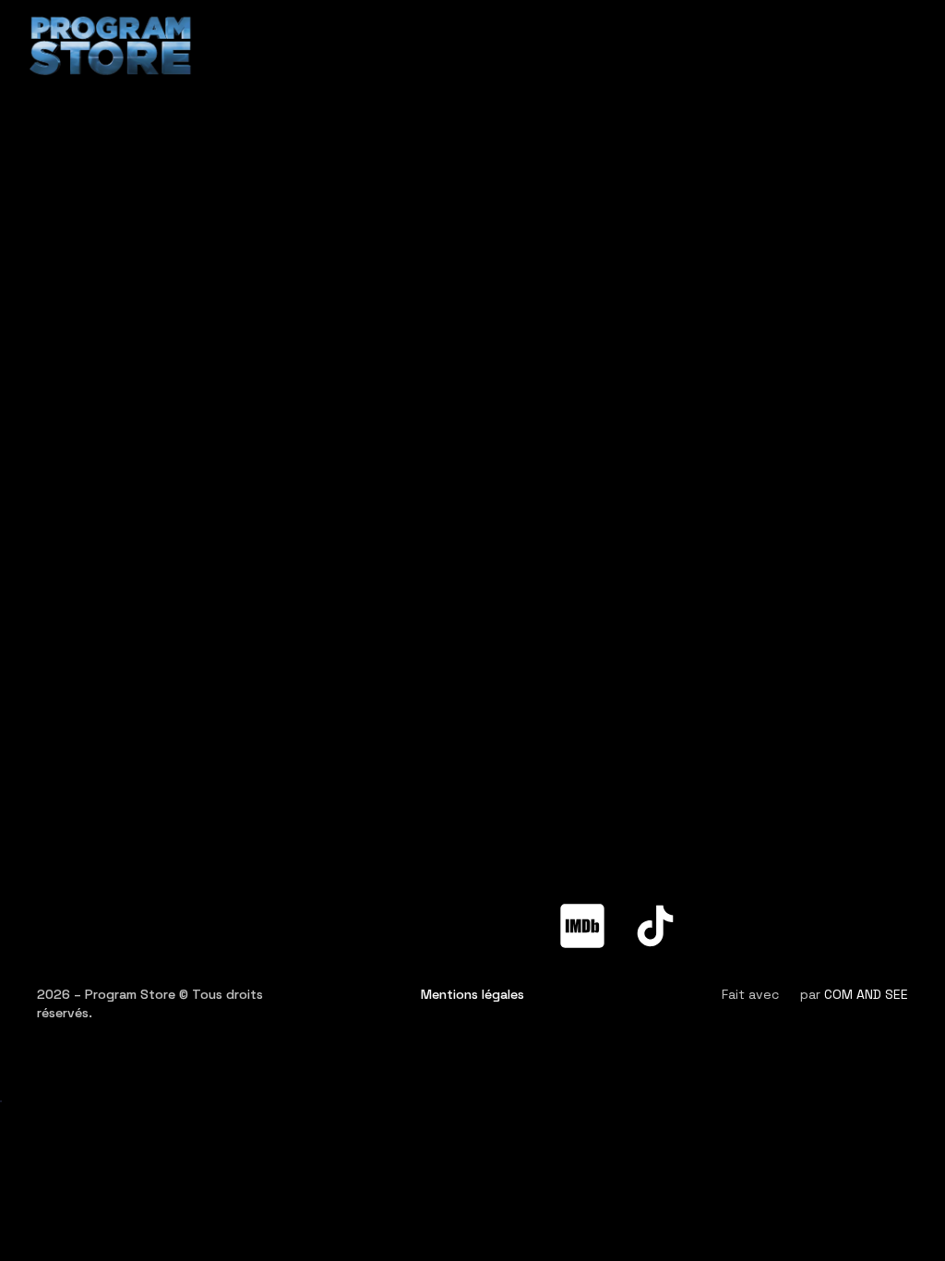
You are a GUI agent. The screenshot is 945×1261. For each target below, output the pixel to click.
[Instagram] (509, 926)
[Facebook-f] (291, 926)
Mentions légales (472, 994)
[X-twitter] (364, 926)
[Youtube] (436, 926)
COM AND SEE (866, 994)
